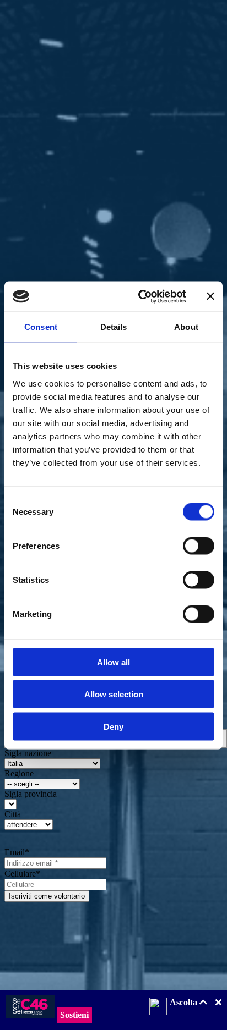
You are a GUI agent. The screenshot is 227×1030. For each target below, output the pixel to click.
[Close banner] (210, 296)
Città (12, 814)
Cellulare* (22, 873)
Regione (19, 773)
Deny (113, 726)
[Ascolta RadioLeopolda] (158, 1007)
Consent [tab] (40, 327)
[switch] (198, 545)
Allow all (113, 662)
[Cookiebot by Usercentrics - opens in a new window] (140, 296)
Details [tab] (113, 327)
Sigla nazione (27, 753)
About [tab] (186, 327)
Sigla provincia (30, 793)
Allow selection (113, 694)
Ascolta (184, 1002)
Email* (16, 852)
